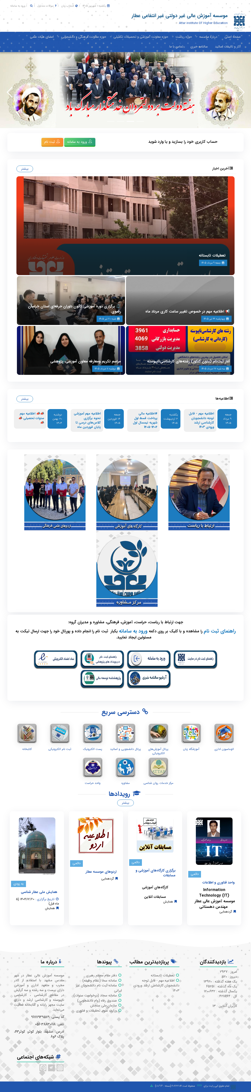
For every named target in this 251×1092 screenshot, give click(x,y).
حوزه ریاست (184, 36)
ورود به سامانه (17, 6)
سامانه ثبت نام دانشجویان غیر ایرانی (99, 988)
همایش (168, 901)
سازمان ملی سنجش (104, 1005)
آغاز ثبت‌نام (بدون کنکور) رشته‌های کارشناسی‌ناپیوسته (188, 361)
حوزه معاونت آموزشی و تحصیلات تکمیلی (140, 36)
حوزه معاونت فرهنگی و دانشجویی (83, 36)
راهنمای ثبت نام (220, 631)
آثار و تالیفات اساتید (228, 46)
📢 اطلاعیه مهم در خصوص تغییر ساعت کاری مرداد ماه (187, 311)
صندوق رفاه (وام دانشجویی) (97, 1000)
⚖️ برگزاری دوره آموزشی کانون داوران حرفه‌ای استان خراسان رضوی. (74, 308)
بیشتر (24, 168)
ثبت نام (50, 142)
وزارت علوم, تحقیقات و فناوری (97, 1010)
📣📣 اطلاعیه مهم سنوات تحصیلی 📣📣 (31, 418)
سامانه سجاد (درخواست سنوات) (96, 995)
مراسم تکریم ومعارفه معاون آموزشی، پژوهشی (85, 361)
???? (199, 1086)
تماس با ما (176, 46)
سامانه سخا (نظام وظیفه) (100, 980)
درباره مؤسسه (208, 36)
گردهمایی (225, 911)
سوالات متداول (45, 6)
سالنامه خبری (199, 46)
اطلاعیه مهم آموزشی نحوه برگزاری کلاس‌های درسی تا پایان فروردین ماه (87, 420)
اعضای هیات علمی (42, 36)
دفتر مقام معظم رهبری (102, 975)
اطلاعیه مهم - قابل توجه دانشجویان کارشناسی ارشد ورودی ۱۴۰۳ (201, 420)
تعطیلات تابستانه (212, 255)
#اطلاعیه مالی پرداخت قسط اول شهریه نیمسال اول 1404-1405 (145, 420)
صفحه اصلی (233, 36)
